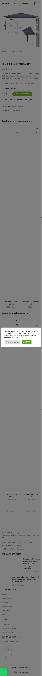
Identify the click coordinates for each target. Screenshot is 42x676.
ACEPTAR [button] (26, 342)
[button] (3, 672)
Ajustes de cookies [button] (12, 342)
